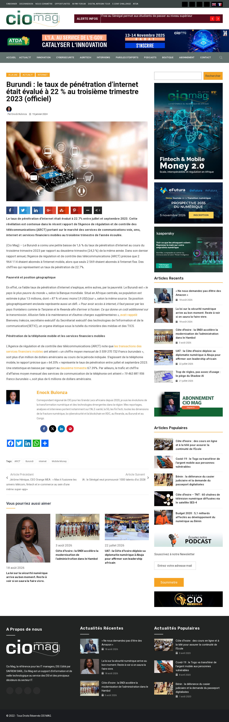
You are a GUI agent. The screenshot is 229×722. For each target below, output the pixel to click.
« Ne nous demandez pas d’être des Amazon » (198, 293)
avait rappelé (128, 315)
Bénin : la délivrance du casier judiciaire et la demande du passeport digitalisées (195, 480)
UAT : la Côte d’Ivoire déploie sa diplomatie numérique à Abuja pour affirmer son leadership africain (198, 354)
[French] (220, 4)
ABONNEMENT (186, 57)
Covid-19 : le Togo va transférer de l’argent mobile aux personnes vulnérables (198, 462)
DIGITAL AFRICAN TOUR (99, 4)
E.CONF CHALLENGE (121, 4)
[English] (214, 4)
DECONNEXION (26, 4)
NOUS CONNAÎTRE (43, 4)
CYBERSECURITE (65, 57)
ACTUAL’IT (25, 57)
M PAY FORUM (79, 4)
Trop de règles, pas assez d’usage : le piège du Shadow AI (198, 373)
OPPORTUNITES (62, 4)
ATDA (135, 4)
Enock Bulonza (19, 114)
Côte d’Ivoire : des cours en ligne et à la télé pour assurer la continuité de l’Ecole (196, 445)
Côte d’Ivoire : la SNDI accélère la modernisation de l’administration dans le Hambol (77, 554)
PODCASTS (150, 57)
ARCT (17, 461)
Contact (205, 57)
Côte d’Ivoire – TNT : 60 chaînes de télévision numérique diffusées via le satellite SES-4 (198, 498)
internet (43, 461)
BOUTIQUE (167, 57)
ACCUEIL (11, 57)
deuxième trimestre (73, 368)
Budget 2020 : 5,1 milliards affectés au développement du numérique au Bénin (195, 517)
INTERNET (43, 75)
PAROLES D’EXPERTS (127, 57)
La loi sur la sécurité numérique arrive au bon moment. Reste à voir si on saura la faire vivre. (27, 577)
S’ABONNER (11, 4)
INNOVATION (43, 57)
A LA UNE (13, 75)
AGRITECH (85, 57)
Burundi (29, 461)
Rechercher (213, 76)
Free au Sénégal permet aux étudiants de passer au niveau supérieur (146, 16)
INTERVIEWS (103, 57)
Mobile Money (59, 461)
